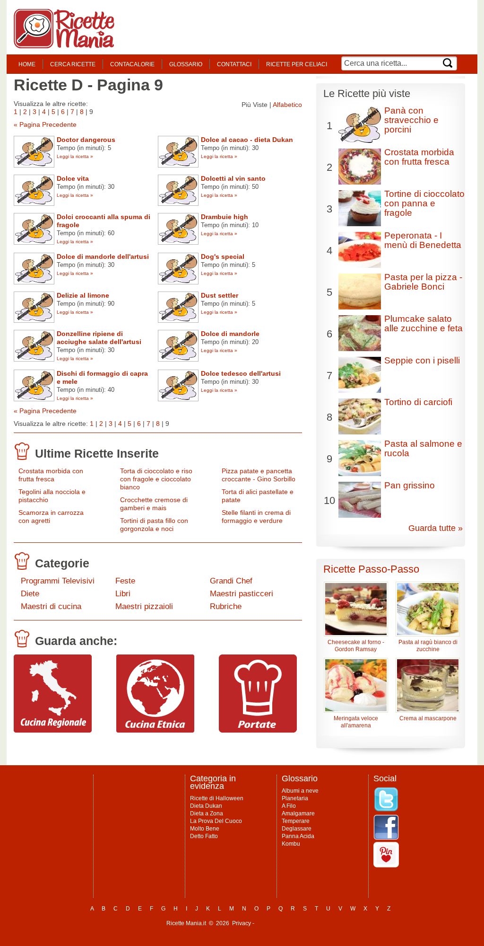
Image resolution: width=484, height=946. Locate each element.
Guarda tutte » (435, 528)
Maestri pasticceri (241, 594)
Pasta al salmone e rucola (423, 448)
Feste (125, 581)
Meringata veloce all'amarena (356, 722)
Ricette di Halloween (216, 798)
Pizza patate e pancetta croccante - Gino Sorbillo (258, 475)
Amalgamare (298, 813)
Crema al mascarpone (428, 718)
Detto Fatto (204, 836)
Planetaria (295, 798)
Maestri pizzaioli (144, 606)
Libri (122, 594)
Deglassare (296, 828)
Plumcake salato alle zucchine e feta (423, 323)
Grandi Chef (231, 581)
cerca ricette (72, 64)
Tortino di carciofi (418, 402)
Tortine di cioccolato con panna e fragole (424, 203)
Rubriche (226, 606)
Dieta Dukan (206, 806)
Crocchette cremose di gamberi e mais (154, 504)
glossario (185, 64)
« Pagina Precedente (45, 124)
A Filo (289, 806)
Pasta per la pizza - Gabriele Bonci (423, 282)
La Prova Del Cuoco (216, 821)
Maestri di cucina (51, 606)
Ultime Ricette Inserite (97, 453)
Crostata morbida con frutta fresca (50, 475)
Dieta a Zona (206, 813)
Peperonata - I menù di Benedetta (422, 240)
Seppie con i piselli (422, 360)
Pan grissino (409, 485)
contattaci (234, 64)
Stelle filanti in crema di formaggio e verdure (256, 516)
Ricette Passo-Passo (371, 569)
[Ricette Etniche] (155, 730)
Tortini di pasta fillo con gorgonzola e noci (154, 524)
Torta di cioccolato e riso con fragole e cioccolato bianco (156, 479)
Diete (30, 594)
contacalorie (132, 64)
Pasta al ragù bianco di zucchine (428, 646)
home (26, 64)
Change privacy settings (287, 923)
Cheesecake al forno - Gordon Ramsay (356, 646)
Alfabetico (287, 104)
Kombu (291, 843)
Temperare (296, 821)
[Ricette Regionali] (53, 730)
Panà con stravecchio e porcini (411, 120)
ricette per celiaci (296, 64)
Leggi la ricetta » (75, 156)
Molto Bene (204, 828)
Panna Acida (298, 836)
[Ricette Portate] (258, 730)
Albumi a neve (300, 790)
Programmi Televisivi (58, 581)
